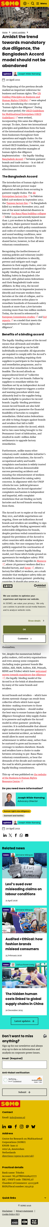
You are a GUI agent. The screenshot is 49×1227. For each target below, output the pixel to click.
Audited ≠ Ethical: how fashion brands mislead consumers (24, 944)
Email (12, 1058)
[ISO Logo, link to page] (24, 1222)
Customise (23, 638)
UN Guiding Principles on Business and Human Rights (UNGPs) (21, 97)
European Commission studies (20, 317)
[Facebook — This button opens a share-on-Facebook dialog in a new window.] (16, 835)
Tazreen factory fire (18, 203)
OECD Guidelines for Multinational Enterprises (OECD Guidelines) (23, 114)
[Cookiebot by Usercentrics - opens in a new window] (34, 586)
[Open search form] (32, 3)
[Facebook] (16, 1126)
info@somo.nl (17, 1117)
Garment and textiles (14, 815)
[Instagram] (21, 1126)
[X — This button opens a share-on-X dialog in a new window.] (10, 835)
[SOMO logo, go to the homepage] (10, 3)
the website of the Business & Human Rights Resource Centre (24, 778)
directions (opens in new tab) (18, 1156)
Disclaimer (7, 1211)
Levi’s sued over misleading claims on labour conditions (23, 889)
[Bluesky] (33, 1126)
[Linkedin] (4, 1126)
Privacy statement (24, 1211)
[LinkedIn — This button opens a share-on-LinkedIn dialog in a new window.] (5, 835)
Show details (34, 621)
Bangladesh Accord (14, 159)
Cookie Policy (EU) (11, 1214)
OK (24, 629)
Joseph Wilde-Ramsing (31, 797)
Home (4, 32)
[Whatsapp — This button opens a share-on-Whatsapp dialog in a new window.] (21, 835)
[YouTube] (10, 1127)
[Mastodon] (27, 1126)
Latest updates (18, 32)
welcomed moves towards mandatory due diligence (24, 673)
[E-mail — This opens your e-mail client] (26, 835)
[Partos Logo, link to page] (34, 1222)
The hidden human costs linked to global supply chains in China (24, 999)
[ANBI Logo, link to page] (14, 1222)
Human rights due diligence (17, 811)
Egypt (29, 567)
